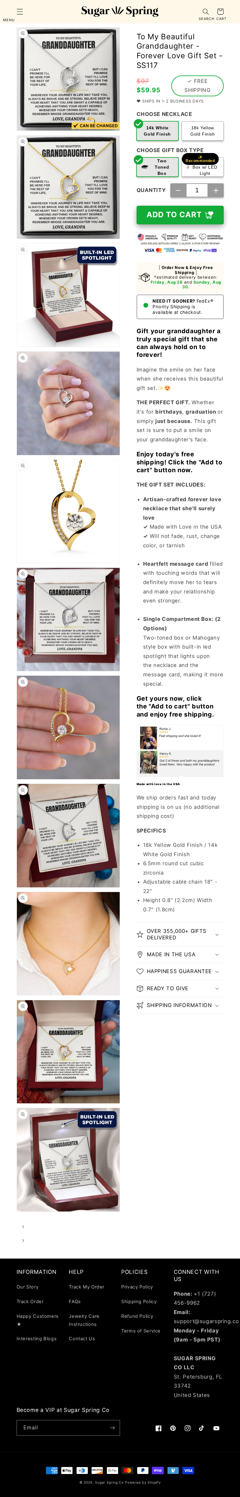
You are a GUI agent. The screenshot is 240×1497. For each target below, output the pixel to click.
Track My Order (86, 1287)
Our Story (28, 1287)
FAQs (75, 1301)
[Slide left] (23, 1227)
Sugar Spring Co (109, 1482)
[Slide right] (23, 1240)
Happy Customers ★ (38, 1320)
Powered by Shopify (143, 1482)
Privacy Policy (137, 1287)
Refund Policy (137, 1316)
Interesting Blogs (37, 1338)
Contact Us (82, 1338)
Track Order (30, 1301)
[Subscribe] (112, 1427)
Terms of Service (141, 1331)
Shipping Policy (139, 1301)
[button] (19, 11)
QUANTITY (151, 190)
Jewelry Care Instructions (84, 1320)
